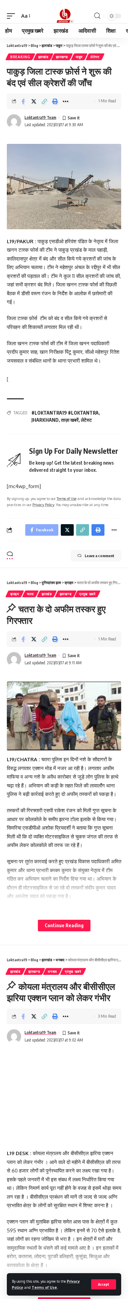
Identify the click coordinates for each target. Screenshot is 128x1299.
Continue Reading (64, 925)
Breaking (20, 57)
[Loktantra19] (64, 16)
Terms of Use (44, 1287)
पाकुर (79, 57)
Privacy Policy (43, 504)
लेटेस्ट (95, 57)
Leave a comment (99, 555)
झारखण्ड (62, 57)
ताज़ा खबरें (70, 420)
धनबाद (52, 971)
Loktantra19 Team (40, 117)
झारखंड (43, 57)
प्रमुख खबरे (87, 594)
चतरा (30, 594)
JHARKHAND (45, 420)
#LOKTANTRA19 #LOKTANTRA (65, 413)
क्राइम (14, 594)
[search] (97, 16)
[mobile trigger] (12, 16)
